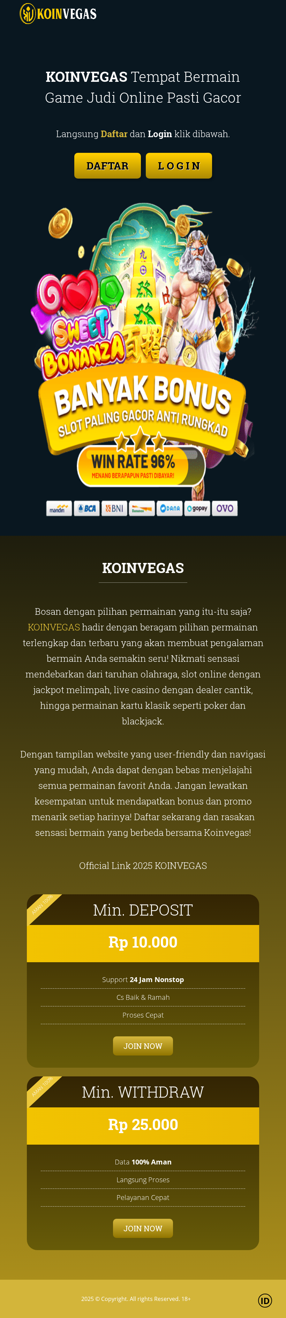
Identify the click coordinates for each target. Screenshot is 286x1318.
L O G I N (179, 165)
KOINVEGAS (54, 627)
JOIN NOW (143, 1046)
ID (265, 1301)
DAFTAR (107, 165)
